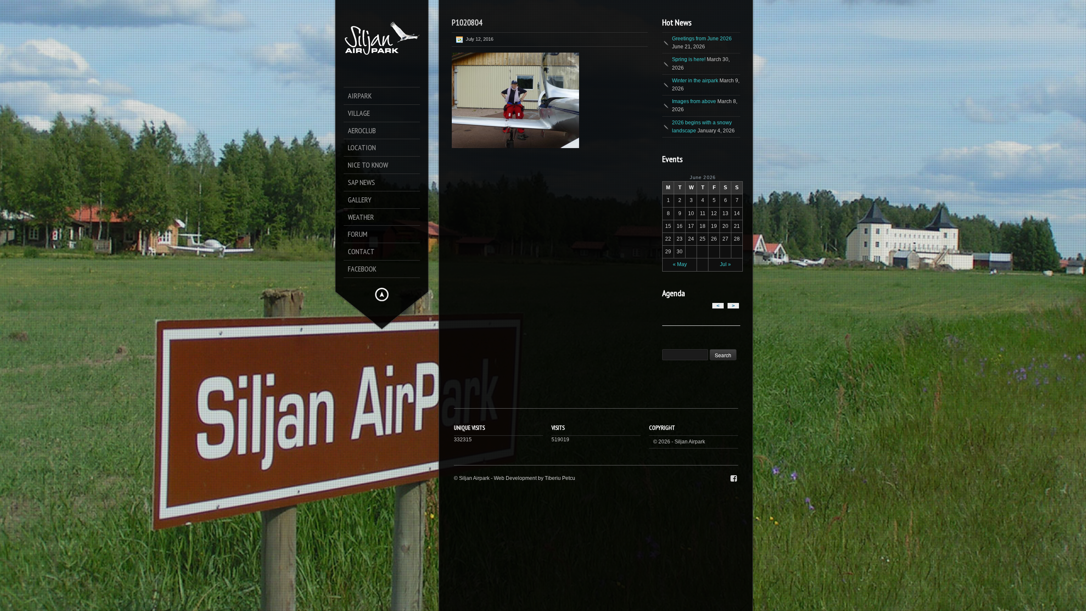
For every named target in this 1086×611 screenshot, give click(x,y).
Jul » (725, 264)
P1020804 (467, 22)
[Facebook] (734, 478)
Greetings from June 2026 (702, 39)
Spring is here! (688, 59)
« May (680, 264)
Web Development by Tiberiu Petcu (534, 478)
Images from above (694, 101)
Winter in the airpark (695, 81)
